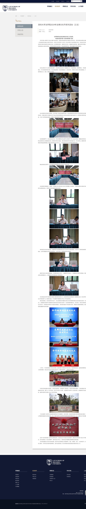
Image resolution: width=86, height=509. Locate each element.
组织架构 (17, 480)
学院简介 (17, 474)
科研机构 (68, 476)
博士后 (51, 480)
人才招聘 (52, 1)
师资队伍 (65, 6)
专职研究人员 (52, 478)
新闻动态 (29, 15)
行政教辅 (17, 486)
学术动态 (68, 474)
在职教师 (51, 474)
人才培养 (80, 6)
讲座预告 (20, 34)
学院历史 (17, 478)
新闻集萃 (57, 6)
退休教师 (51, 476)
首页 (16, 15)
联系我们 (68, 1)
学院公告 (20, 30)
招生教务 (57, 1)
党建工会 (17, 482)
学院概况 (49, 6)
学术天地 (73, 6)
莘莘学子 (62, 1)
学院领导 (17, 476)
